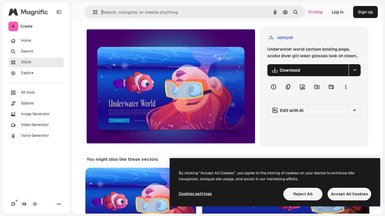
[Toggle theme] (35, 204)
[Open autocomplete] (93, 12)
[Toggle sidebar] (59, 12)
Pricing (315, 12)
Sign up (365, 12)
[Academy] (24, 204)
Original (125, 37)
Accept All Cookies (349, 193)
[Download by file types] (355, 70)
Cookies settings (195, 193)
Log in (337, 12)
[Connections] (13, 204)
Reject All (303, 193)
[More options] (346, 87)
